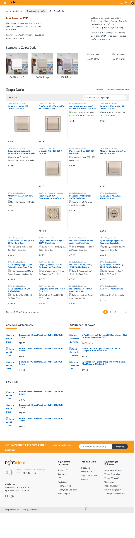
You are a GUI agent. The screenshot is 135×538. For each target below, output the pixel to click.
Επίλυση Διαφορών (112, 490)
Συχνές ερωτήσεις (89, 475)
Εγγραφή (120, 446)
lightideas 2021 (14, 509)
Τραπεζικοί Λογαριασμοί (114, 493)
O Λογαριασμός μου (113, 470)
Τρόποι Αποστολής (112, 474)
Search (120, 2)
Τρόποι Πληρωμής (112, 478)
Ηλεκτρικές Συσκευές (67, 490)
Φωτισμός (62, 474)
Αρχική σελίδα (12, 11)
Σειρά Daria (21, 103)
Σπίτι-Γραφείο (64, 493)
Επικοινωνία (86, 472)
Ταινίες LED (63, 470)
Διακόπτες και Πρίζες (36, 11)
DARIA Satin (12, 103)
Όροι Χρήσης (109, 482)
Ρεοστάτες (51, 193)
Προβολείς (62, 482)
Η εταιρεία (85, 468)
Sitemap (84, 479)
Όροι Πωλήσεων (111, 486)
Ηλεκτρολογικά (64, 486)
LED (59, 478)
